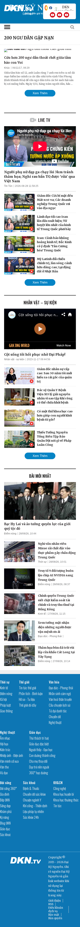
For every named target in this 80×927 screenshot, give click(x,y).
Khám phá (5, 811)
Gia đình (4, 794)
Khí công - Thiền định (35, 805)
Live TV (44, 120)
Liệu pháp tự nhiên (33, 811)
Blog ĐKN (5, 823)
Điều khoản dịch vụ (55, 909)
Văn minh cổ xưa (9, 761)
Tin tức (57, 805)
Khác (7, 67)
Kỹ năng (4, 817)
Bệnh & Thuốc (31, 788)
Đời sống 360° (8, 788)
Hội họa (4, 743)
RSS (50, 904)
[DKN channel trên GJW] (64, 8)
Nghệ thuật (55, 722)
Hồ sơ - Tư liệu (27, 699)
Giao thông (6, 710)
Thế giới (24, 682)
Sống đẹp (5, 805)
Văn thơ (4, 767)
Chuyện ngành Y (32, 800)
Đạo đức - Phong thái (50, 636)
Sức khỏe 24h (31, 817)
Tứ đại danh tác (58, 710)
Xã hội (3, 699)
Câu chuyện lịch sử (59, 705)
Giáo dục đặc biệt (39, 743)
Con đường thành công (42, 755)
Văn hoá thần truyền (60, 699)
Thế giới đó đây (27, 705)
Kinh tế (42, 613)
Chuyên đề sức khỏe (34, 794)
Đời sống (5, 782)
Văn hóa (54, 682)
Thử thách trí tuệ (39, 738)
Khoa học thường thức (66, 800)
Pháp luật (5, 705)
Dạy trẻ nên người (39, 767)
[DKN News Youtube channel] (52, 15)
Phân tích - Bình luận (31, 693)
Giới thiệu (54, 900)
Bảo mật (53, 914)
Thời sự (42, 561)
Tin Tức (8, 186)
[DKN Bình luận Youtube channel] (59, 15)
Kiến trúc (5, 749)
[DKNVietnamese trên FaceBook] (50, 8)
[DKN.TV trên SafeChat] (46, 8)
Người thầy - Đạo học (41, 749)
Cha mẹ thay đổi (38, 761)
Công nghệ (59, 788)
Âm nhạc (5, 738)
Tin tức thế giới (27, 687)
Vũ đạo (4, 772)
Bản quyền (55, 918)
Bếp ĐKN (5, 800)
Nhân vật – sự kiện (40, 302)
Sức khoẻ (5, 834)
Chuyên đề (55, 716)
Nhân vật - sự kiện (14, 359)
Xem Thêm (40, 93)
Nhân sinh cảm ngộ (60, 693)
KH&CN (58, 782)
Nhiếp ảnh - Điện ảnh (11, 755)
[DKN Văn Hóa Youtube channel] (66, 15)
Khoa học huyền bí (63, 794)
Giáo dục (35, 732)
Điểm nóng (10, 533)
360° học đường (38, 772)
